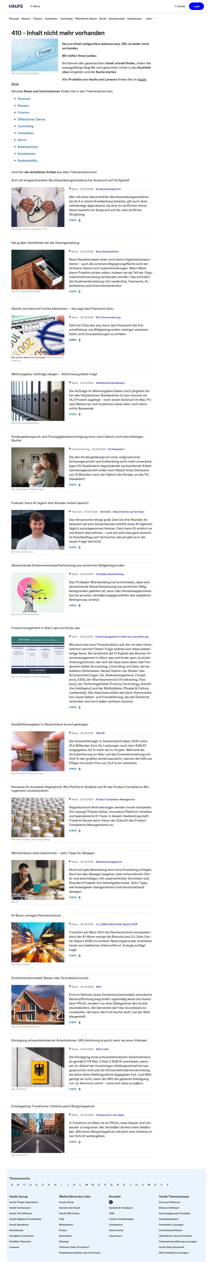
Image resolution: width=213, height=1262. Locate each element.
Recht (22, 140)
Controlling (26, 126)
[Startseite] (17, 6)
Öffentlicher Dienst (31, 119)
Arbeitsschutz (28, 147)
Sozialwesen (27, 153)
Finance (23, 112)
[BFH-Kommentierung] (37, 335)
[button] (196, 6)
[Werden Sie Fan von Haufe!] (111, 1202)
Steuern (23, 105)
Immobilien (26, 133)
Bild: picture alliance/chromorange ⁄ (28, 357)
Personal (24, 99)
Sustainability (27, 160)
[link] (14, 18)
